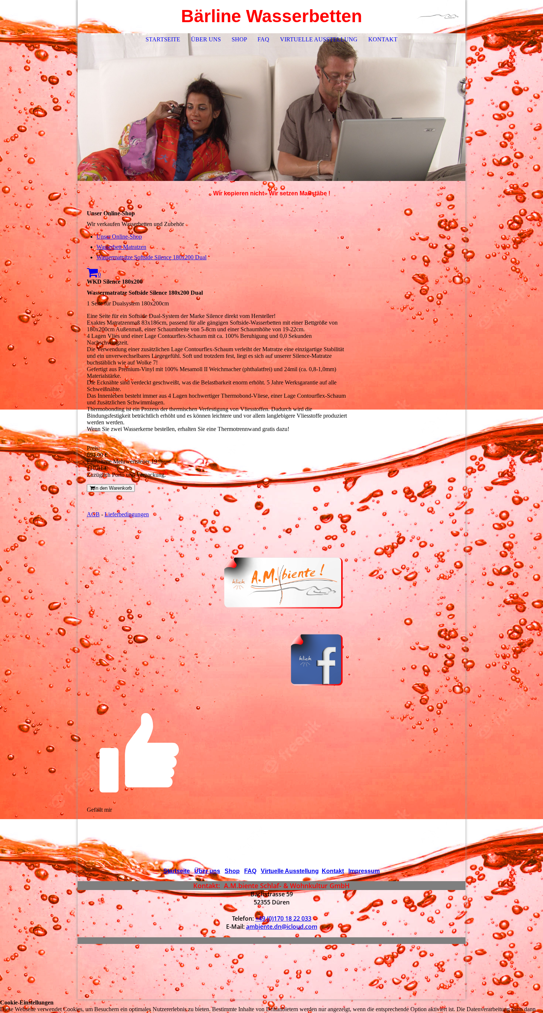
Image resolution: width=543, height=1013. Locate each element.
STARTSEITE (163, 39)
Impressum (364, 871)
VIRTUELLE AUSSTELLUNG (319, 39)
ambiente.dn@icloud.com (281, 927)
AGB (93, 514)
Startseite (176, 871)
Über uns (207, 871)
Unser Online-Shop (119, 236)
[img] (437, 16)
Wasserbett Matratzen (121, 247)
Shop (232, 871)
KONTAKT (382, 39)
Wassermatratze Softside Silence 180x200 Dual (151, 257)
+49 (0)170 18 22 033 (283, 918)
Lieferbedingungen (127, 514)
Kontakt (333, 871)
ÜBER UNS (206, 39)
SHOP (239, 39)
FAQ (263, 39)
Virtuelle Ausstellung (290, 871)
